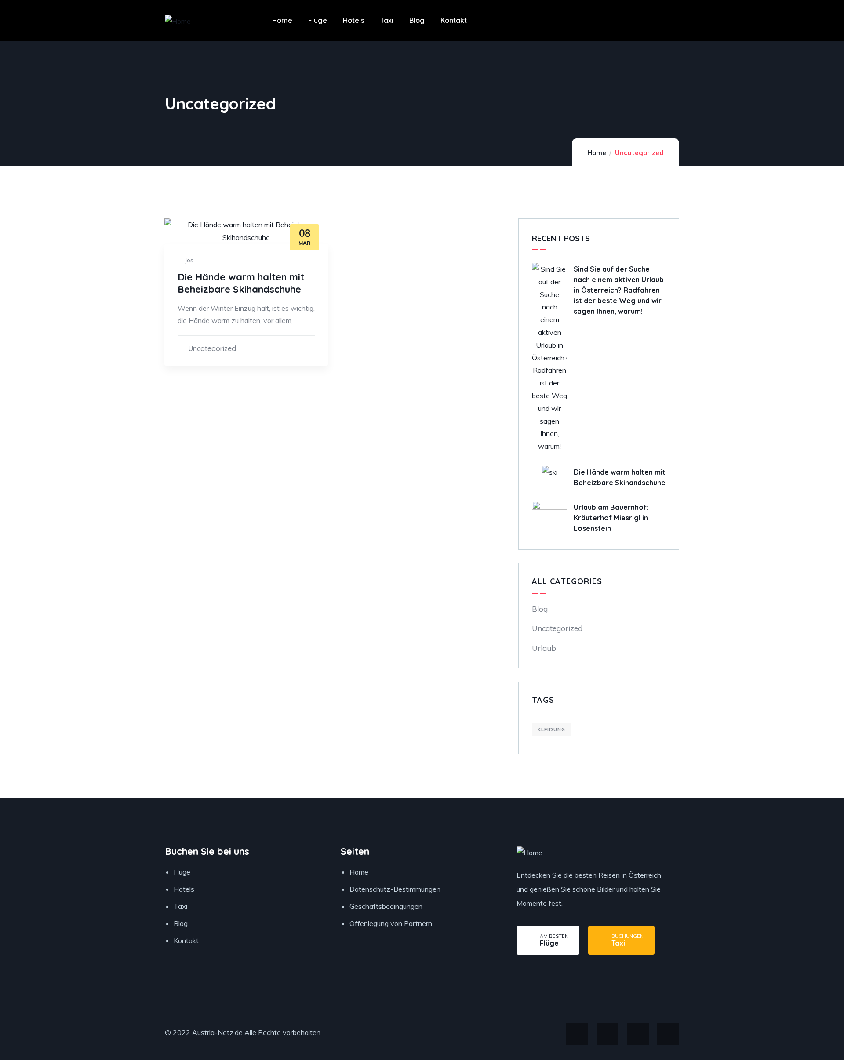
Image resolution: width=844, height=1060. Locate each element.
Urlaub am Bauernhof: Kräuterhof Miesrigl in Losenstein (611, 518)
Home (596, 153)
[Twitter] (577, 1034)
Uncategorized (212, 348)
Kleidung (551, 729)
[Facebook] (607, 1034)
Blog (540, 608)
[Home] (178, 21)
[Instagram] (638, 1034)
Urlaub (544, 648)
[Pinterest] (668, 1034)
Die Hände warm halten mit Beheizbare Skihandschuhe (241, 283)
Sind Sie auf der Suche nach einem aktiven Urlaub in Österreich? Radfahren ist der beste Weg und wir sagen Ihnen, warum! (619, 290)
